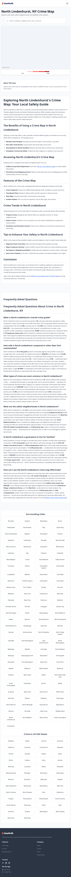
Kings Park (43, 662)
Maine (44, 767)
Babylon (27, 534)
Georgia (27, 754)
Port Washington (27, 662)
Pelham (27, 698)
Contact (39, 848)
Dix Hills (27, 606)
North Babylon (60, 649)
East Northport (44, 619)
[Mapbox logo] (6, 68)
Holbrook (44, 600)
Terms (38, 852)
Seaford (11, 675)
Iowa (43, 760)
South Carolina (60, 799)
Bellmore (27, 668)
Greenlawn (27, 683)
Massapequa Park (27, 656)
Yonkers (60, 534)
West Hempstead (60, 619)
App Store (7, 869)
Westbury (60, 668)
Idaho (60, 754)
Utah (60, 805)
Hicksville (60, 553)
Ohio (43, 792)
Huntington (44, 534)
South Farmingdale (11, 684)
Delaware (60, 747)
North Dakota (27, 792)
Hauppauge (27, 626)
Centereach (43, 581)
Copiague (44, 606)
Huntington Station (44, 567)
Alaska (27, 741)
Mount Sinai (44, 717)
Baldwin (27, 574)
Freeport (44, 553)
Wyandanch (60, 705)
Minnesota (43, 773)
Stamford (11, 540)
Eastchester (44, 574)
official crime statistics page (46, 166)
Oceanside (60, 581)
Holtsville (11, 641)
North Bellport (27, 717)
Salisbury (44, 698)
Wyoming (27, 818)
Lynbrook (44, 626)
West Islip (60, 594)
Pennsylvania (27, 799)
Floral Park (60, 662)
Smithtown (27, 540)
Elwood (11, 711)
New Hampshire (11, 786)
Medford (60, 600)
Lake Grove (43, 711)
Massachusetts (11, 773)
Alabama (11, 741)
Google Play (7, 872)
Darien (27, 613)
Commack (11, 566)
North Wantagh (27, 705)
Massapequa (43, 613)
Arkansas (60, 741)
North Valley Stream (60, 633)
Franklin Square (27, 581)
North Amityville (43, 632)
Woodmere (43, 656)
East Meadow (43, 559)
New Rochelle (60, 540)
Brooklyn (11, 521)
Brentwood (27, 547)
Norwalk (43, 540)
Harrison (60, 587)
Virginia (27, 811)
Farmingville (60, 656)
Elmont (27, 566)
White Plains (60, 547)
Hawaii (43, 754)
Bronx (60, 521)
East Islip (11, 698)
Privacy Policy (41, 855)
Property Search (6, 852)
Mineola (60, 626)
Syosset (11, 632)
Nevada (60, 779)
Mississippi (60, 773)
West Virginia (60, 811)
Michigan (27, 773)
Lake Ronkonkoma (43, 642)
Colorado (27, 747)
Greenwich (43, 547)
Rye (27, 553)
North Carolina (11, 792)
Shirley (43, 587)
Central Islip (60, 566)
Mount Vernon (11, 547)
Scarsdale (44, 649)
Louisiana (27, 767)
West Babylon (10, 559)
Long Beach (11, 574)
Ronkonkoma (27, 632)
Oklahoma (60, 792)
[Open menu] (67, 3)
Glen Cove (27, 594)
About (38, 845)
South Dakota (10, 805)
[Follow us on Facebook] (9, 863)
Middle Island (60, 711)
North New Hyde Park (60, 676)
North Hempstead (11, 534)
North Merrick (11, 705)
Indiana (27, 760)
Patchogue (60, 698)
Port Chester (27, 587)
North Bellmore (60, 613)
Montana (27, 779)
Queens (27, 521)
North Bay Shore (11, 626)
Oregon (11, 799)
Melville (27, 649)
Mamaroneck (11, 587)
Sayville (11, 668)
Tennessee (27, 805)
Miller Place (60, 692)
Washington (44, 811)
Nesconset (27, 692)
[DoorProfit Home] (7, 3)
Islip (43, 527)
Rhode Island (43, 799)
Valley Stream (60, 559)
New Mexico (44, 786)
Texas (44, 805)
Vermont (11, 811)
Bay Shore (11, 581)
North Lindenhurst (11, 719)
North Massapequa (60, 642)
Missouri (11, 779)
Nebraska (44, 779)
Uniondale (60, 574)
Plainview (11, 600)
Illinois (11, 760)
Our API (4, 848)
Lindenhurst (44, 594)
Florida (11, 754)
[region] (35, 47)
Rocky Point (44, 692)
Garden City (60, 606)
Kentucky (11, 767)
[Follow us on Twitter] (3, 863)
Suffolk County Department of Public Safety (45, 276)
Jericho (43, 683)
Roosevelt (11, 662)
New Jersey (27, 786)
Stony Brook (44, 705)
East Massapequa (27, 641)
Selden (11, 619)
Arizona (43, 741)
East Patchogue (11, 613)
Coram (27, 559)
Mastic (44, 675)
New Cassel (27, 675)
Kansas (60, 760)
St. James (11, 692)
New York (60, 786)
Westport (11, 594)
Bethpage (11, 649)
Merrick (27, 619)
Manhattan (43, 521)
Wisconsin (11, 818)
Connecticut (44, 747)
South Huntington (60, 717)
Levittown (11, 553)
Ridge (60, 683)
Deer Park (27, 600)
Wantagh (11, 656)
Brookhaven (27, 527)
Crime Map (5, 845)
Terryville (27, 711)
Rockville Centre (11, 606)
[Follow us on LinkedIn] (6, 863)
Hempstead (11, 527)
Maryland (60, 767)
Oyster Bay (60, 527)
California (11, 747)
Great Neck (11, 726)
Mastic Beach (43, 668)
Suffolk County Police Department (56, 498)
